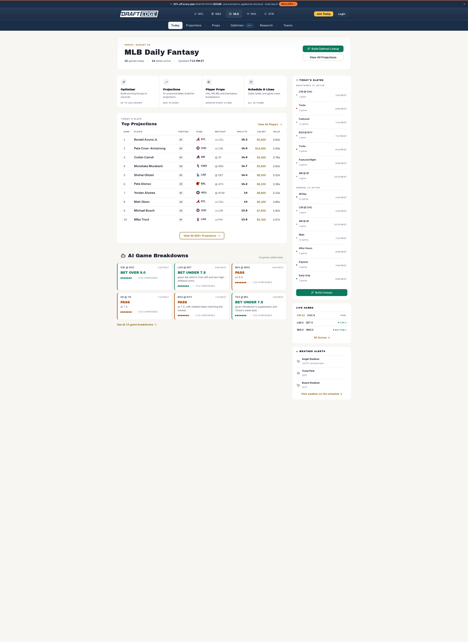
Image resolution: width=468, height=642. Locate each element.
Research (266, 25)
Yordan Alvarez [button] (144, 193)
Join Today (324, 13)
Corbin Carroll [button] (144, 157)
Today (175, 25)
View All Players (268, 124)
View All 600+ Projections (200, 235)
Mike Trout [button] (141, 219)
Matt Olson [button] (142, 202)
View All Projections (323, 57)
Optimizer (241, 25)
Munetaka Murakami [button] (148, 166)
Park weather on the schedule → (321, 393)
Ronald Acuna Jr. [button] (146, 139)
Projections (193, 25)
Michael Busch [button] (144, 210)
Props (216, 25)
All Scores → (322, 337)
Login (342, 13)
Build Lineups (323, 292)
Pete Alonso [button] (142, 184)
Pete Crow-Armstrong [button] (149, 148)
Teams (288, 25)
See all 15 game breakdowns (135, 324)
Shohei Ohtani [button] (144, 175)
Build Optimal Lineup (325, 48)
